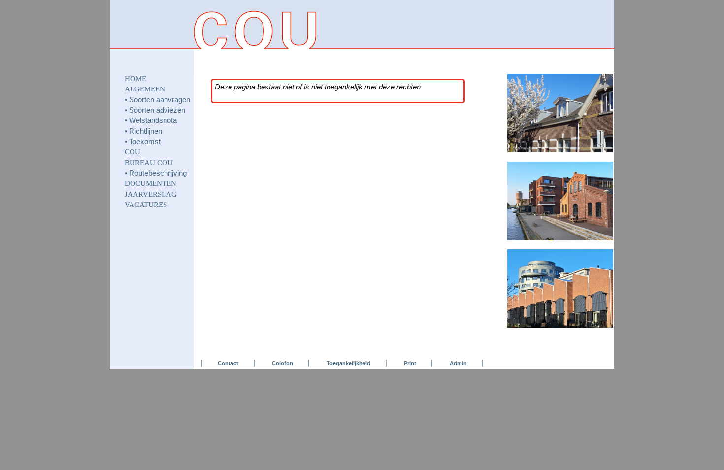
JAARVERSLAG (151, 194)
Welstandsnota (153, 120)
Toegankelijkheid (348, 363)
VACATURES (146, 204)
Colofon (282, 363)
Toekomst (145, 142)
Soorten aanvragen (159, 100)
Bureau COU (149, 163)
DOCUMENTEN (150, 183)
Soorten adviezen (157, 110)
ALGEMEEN (145, 89)
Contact (228, 363)
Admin (458, 363)
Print (410, 363)
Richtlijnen (145, 131)
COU (132, 152)
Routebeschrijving (158, 173)
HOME (135, 79)
